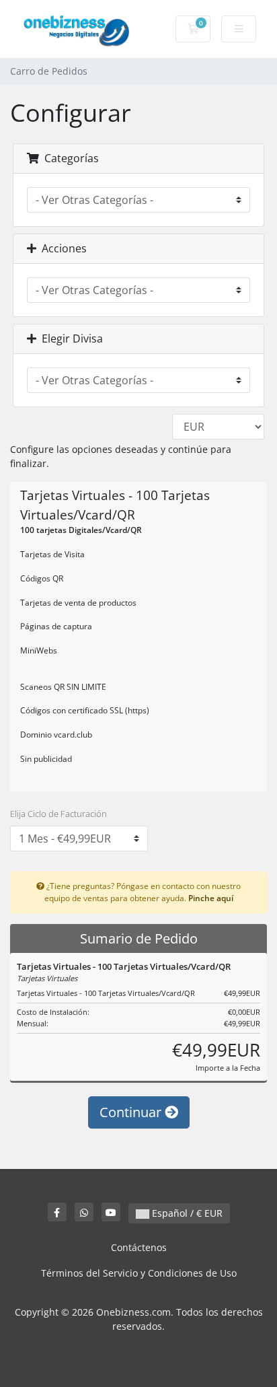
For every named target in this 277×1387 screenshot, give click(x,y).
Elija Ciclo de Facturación (58, 814)
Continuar (132, 1112)
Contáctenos (139, 1247)
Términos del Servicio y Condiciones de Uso (139, 1273)
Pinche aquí (210, 897)
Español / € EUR (186, 1213)
